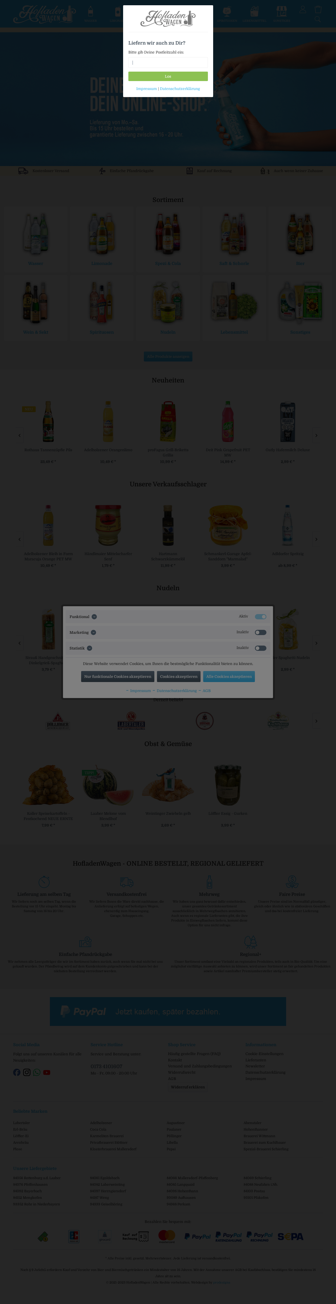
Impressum (146, 89)
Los (168, 76)
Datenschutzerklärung (180, 89)
